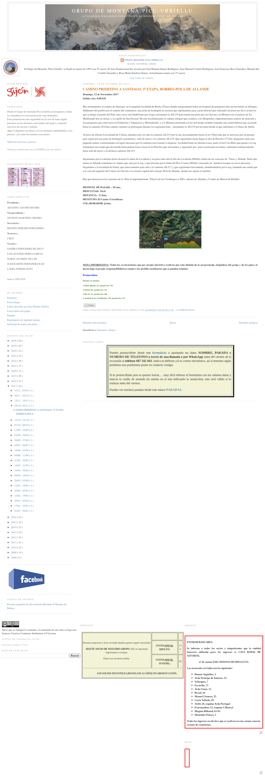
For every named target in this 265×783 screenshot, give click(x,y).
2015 (14, 522)
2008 (14, 557)
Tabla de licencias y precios (21, 141)
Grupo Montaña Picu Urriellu (144, 60)
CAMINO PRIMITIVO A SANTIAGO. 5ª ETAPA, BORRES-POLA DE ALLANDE (146, 89)
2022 (14, 361)
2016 (14, 517)
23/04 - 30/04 (21, 470)
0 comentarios (185, 310)
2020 (14, 371)
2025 (14, 345)
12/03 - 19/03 (21, 485)
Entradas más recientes (95, 322)
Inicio (173, 322)
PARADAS (173, 389)
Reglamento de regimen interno (23, 320)
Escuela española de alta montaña (24, 604)
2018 (14, 381)
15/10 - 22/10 (21, 420)
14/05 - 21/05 (21, 465)
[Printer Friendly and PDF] (89, 307)
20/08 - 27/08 (21, 440)
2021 (14, 366)
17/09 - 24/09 (21, 430)
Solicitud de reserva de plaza (22, 324)
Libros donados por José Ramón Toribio (28, 306)
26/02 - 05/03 (21, 490)
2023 (14, 355)
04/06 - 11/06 (21, 455)
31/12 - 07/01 (21, 390)
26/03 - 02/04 (21, 480)
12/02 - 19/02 (21, 495)
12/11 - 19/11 (21, 400)
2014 (14, 527)
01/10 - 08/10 (21, 425)
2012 (14, 537)
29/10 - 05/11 (21, 405)
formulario (159, 352)
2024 (14, 350)
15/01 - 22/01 (21, 505)
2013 (14, 532)
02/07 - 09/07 (21, 445)
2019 (14, 376)
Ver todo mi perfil (142, 78)
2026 (14, 340)
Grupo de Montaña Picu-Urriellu (132, 10)
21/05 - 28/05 (21, 460)
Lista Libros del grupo (18, 311)
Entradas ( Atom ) (106, 330)
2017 (14, 386)
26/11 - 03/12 (21, 395)
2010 (14, 547)
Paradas (11, 315)
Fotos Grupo (13, 302)
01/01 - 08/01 (21, 510)
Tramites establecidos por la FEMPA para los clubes (34, 149)
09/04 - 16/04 (21, 475)
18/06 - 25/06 (21, 450)
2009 (14, 552)
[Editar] (261, 733)
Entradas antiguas (248, 322)
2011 (14, 542)
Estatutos (12, 297)
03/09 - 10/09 (21, 435)
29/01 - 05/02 (21, 500)
